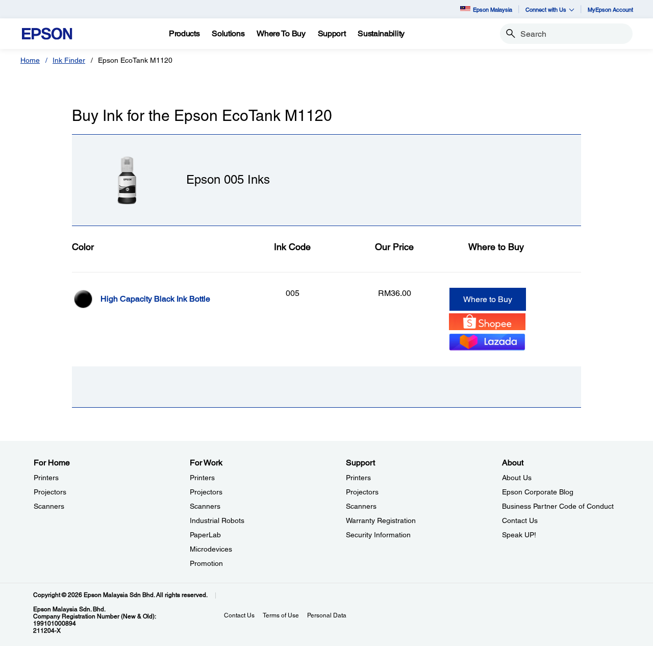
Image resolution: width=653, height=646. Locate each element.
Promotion (206, 563)
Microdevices (211, 549)
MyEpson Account (610, 9)
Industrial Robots (217, 520)
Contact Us (520, 520)
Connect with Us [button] (545, 9)
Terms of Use (281, 615)
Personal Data (326, 615)
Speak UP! (519, 535)
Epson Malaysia (492, 9)
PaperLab (205, 535)
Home (30, 60)
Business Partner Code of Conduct (558, 506)
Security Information (378, 535)
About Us (517, 478)
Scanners (49, 506)
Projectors (50, 492)
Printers (46, 478)
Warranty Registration (381, 520)
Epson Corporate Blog (537, 492)
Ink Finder (69, 60)
